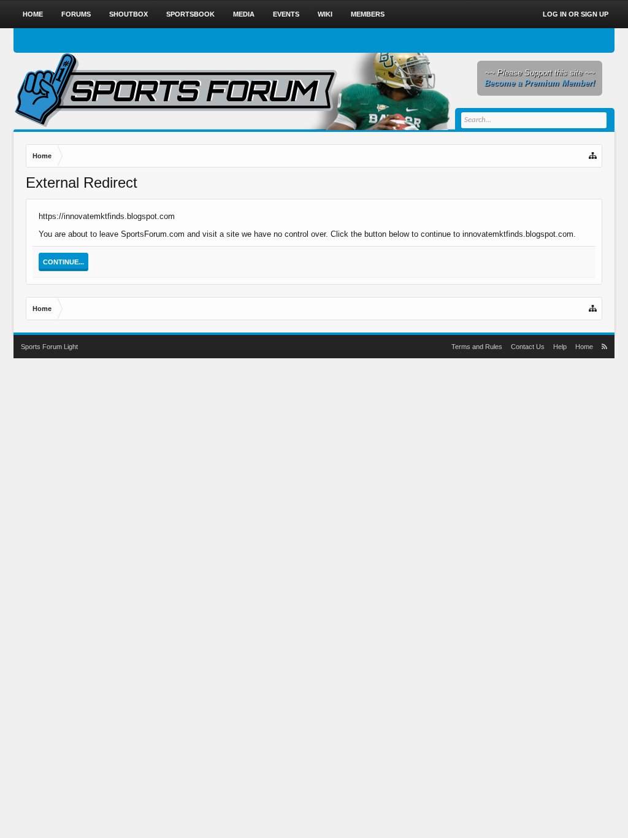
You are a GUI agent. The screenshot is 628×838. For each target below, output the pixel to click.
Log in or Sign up (575, 14)
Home (33, 14)
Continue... (63, 262)
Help (560, 346)
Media (244, 14)
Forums (76, 14)
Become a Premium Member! (539, 83)
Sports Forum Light (49, 346)
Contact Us (528, 346)
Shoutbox (128, 14)
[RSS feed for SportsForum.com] (604, 346)
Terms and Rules (476, 346)
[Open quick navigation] (594, 156)
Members (368, 14)
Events (286, 14)
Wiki (325, 14)
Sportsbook (190, 14)
